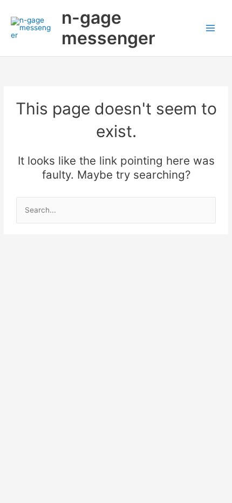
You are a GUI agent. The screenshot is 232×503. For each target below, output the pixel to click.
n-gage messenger (108, 28)
